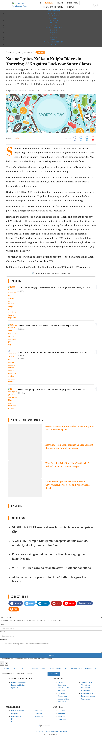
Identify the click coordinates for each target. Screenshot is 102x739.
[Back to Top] (2, 663)
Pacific (60, 682)
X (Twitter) (62, 713)
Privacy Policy (61, 731)
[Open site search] (95, 5)
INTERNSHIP (76, 669)
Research (38, 713)
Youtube (71, 603)
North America (87, 693)
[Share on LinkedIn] (87, 139)
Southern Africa (87, 682)
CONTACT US (90, 669)
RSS (15, 609)
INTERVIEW (70, 7)
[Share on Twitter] (81, 139)
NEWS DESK (49, 2)
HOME (6, 669)
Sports (53, 37)
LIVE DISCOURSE (72, 2)
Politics (53, 25)
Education (53, 20)
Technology (53, 16)
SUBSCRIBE (53, 674)
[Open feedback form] (6, 663)
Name (2, 624)
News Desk (39, 716)
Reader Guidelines (18, 685)
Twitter (31, 603)
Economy (53, 18)
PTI (7, 91)
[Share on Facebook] (75, 139)
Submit (51, 655)
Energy (53, 23)
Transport (53, 40)
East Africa (62, 702)
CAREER (25, 669)
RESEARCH (60, 2)
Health (53, 30)
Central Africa (63, 699)
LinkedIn (44, 603)
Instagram (62, 719)
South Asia (62, 685)
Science (53, 32)
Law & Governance (53, 28)
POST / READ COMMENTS (57, 273)
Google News (86, 603)
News (19, 52)
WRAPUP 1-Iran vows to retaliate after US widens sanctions (51, 568)
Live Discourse (17, 722)
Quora (57, 603)
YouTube (61, 716)
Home (10, 52)
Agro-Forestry (53, 11)
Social (54, 35)
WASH (53, 44)
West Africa (85, 685)
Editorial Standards (18, 682)
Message (3, 639)
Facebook (17, 603)
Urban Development (53, 42)
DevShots (38, 711)
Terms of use (50, 731)
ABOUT (16, 669)
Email (2, 632)
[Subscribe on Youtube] (93, 139)
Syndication (16, 688)
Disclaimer (39, 731)
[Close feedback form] (101, 617)
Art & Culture (53, 13)
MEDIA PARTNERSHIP (58, 669)
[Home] (40, 3)
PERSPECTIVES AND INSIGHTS (53, 7)
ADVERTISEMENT (39, 669)
